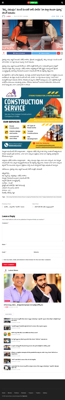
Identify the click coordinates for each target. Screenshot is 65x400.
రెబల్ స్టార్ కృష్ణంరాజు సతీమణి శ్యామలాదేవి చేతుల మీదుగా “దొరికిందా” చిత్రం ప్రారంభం (29, 339)
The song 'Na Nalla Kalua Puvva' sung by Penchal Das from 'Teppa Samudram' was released (33, 197)
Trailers (38, 393)
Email (4, 252)
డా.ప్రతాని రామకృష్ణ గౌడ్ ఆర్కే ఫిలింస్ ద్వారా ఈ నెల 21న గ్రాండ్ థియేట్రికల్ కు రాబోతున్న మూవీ (30, 346)
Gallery (45, 393)
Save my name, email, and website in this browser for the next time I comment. (27, 260)
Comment (5, 223)
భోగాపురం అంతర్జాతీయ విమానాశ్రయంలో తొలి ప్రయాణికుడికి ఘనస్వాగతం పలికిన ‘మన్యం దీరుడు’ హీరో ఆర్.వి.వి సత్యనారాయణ (34, 353)
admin (9, 16)
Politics (16, 393)
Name (4, 244)
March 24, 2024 (18, 16)
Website (36, 252)
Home (3, 393)
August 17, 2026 (16, 361)
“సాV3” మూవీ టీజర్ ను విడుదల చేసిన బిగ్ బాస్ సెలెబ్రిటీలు (23, 359)
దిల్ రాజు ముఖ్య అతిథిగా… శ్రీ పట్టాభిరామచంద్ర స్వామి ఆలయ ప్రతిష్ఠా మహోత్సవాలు (23, 304)
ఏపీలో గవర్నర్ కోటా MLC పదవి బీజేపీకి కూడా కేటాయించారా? (24, 333)
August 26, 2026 (14, 307)
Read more (8, 314)
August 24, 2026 (16, 322)
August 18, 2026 (16, 341)
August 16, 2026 (16, 369)
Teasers (31, 393)
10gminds (24, 396)
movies (26, 16)
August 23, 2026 (16, 328)
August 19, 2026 (16, 334)
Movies (10, 393)
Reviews (23, 393)
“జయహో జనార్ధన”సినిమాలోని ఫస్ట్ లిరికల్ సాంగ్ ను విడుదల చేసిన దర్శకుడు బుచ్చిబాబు (29, 326)
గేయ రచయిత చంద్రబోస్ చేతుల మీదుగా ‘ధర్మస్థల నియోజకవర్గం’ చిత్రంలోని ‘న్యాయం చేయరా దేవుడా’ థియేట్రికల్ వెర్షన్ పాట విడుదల (36, 319)
